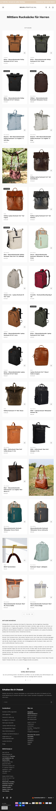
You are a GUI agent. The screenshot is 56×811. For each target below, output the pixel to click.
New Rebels (33, 96)
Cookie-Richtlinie (7, 741)
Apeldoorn (30, 740)
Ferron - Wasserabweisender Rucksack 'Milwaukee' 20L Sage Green (39, 256)
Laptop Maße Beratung (8, 725)
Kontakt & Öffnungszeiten (9, 712)
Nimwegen (31, 738)
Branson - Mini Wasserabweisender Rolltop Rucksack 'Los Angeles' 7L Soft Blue (14, 138)
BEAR (31, 175)
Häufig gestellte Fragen (8, 728)
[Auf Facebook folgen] (3, 798)
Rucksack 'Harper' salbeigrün (38, 567)
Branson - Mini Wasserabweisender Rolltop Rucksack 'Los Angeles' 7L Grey (40, 138)
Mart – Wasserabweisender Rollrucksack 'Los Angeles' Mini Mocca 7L (13, 489)
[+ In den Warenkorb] (24, 53)
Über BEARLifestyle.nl (8, 731)
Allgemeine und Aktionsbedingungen (8, 737)
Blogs (3, 744)
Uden (29, 744)
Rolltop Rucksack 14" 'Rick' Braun (13, 410)
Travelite (6, 57)
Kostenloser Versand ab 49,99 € (41, 2)
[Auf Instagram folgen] (7, 798)
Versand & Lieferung (8, 717)
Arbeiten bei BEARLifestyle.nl (10, 734)
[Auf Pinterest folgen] (11, 798)
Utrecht (30, 742)
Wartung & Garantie (7, 722)
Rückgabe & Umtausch (8, 720)
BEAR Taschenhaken (10, 567)
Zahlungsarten (6, 714)
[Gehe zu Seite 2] (32, 614)
